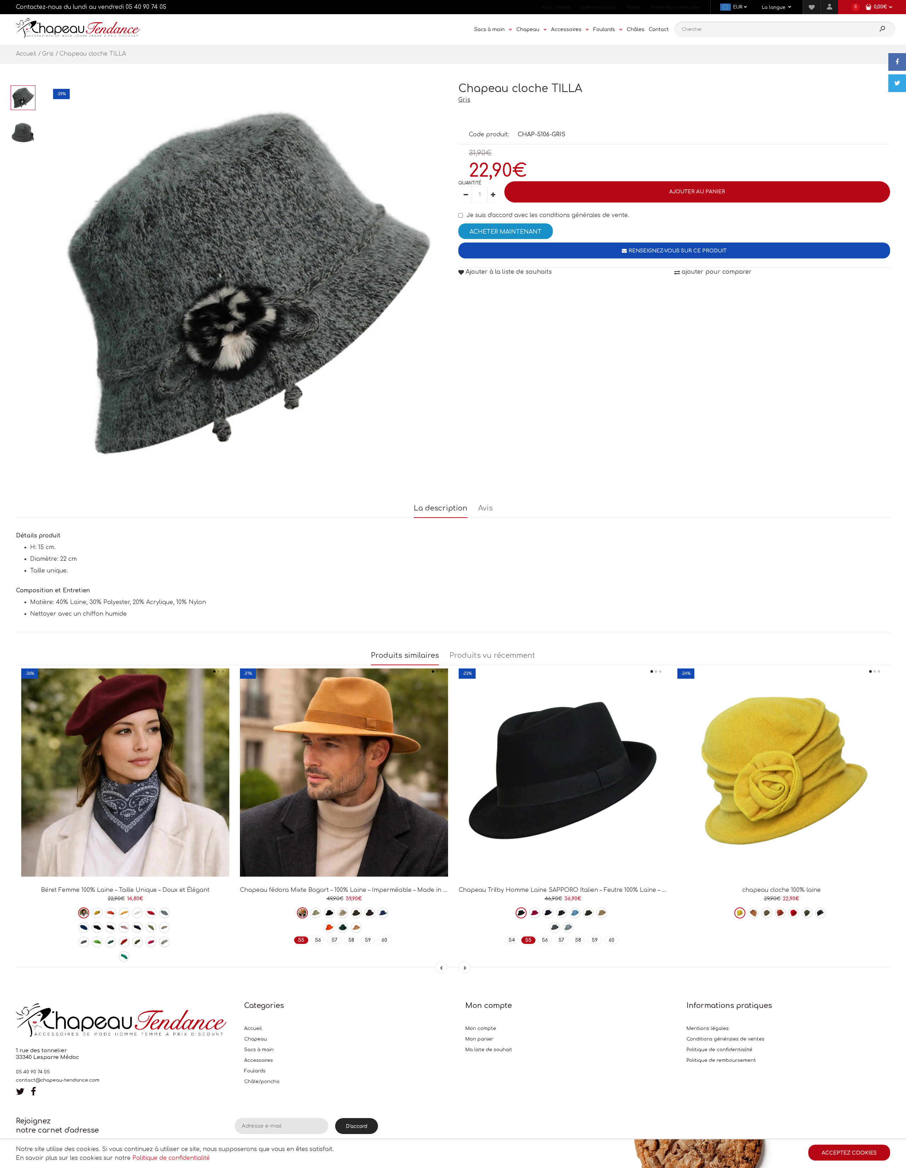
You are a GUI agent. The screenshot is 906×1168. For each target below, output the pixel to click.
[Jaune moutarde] (124, 912)
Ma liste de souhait (488, 1049)
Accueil (253, 1028)
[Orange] (329, 927)
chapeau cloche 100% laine (781, 890)
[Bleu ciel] (574, 912)
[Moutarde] (739, 912)
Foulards (254, 1071)
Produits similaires (405, 655)
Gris (464, 100)
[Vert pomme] (97, 941)
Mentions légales (708, 1028)
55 (301, 940)
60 (384, 940)
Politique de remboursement (721, 1060)
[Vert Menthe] (124, 956)
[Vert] (150, 927)
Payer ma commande (675, 7)
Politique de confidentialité (719, 1049)
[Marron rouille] (124, 941)
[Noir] (329, 912)
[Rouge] (150, 912)
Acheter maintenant (505, 232)
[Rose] (124, 927)
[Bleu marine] (137, 927)
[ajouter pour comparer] (125, 852)
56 (318, 940)
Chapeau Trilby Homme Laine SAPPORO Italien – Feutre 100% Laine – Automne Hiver (582, 890)
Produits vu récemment (492, 655)
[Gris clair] (164, 941)
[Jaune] (97, 912)
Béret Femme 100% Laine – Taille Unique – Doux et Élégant (125, 890)
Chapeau (255, 1039)
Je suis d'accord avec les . (547, 215)
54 (512, 940)
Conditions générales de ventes (725, 1039)
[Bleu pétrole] (83, 927)
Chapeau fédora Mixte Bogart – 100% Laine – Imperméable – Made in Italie (348, 890)
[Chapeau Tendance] (78, 36)
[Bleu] (383, 912)
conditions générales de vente (583, 215)
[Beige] (164, 927)
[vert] (342, 927)
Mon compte (556, 7)
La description (441, 508)
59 (368, 940)
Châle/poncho (262, 1081)
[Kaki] (137, 941)
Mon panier (479, 1039)
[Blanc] (137, 912)
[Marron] (110, 927)
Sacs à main (259, 1049)
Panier (633, 7)
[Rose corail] (110, 912)
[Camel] (356, 927)
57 (335, 940)
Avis (485, 508)
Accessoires (258, 1060)
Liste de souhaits (598, 7)
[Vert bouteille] (110, 941)
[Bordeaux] (83, 912)
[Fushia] (150, 941)
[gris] (83, 941)
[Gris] (554, 927)
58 (351, 940)
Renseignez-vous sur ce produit (678, 250)
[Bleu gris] (568, 927)
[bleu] (164, 912)
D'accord (356, 1126)
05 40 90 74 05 (146, 7)
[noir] (97, 927)
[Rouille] (780, 912)
